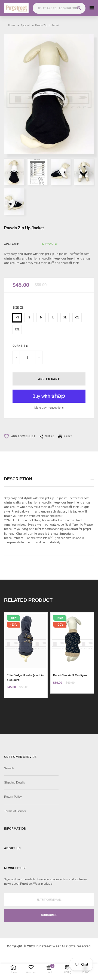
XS (17, 317)
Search (9, 768)
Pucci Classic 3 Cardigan (70, 675)
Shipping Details (14, 782)
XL (65, 317)
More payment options (49, 407)
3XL (17, 329)
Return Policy (13, 796)
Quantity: (20, 345)
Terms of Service (15, 811)
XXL (77, 317)
